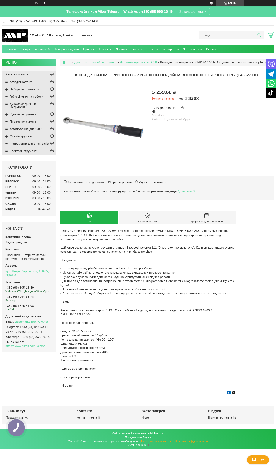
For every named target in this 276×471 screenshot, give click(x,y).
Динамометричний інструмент (95, 62)
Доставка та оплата (129, 49)
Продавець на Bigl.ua (138, 437)
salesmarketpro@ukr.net (31, 321)
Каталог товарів (17, 74)
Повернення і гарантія (163, 49)
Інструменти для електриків (29, 143)
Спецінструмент (21, 136)
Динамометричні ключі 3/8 (138, 62)
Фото (145, 417)
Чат (261, 460)
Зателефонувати (192, 11)
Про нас (89, 49)
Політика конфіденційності (191, 441)
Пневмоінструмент (23, 121)
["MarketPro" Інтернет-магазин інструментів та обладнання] (15, 35)
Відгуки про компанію (222, 417)
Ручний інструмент (23, 114)
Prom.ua (159, 433)
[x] (233, 393)
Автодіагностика (21, 82)
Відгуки (211, 49)
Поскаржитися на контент (157, 441)
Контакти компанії (88, 417)
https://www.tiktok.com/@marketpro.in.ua (27, 345)
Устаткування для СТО (26, 129)
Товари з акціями (67, 49)
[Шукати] (259, 35)
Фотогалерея (192, 49)
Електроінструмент (23, 151)
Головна (10, 49)
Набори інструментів (24, 89)
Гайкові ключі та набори (26, 96)
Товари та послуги (33, 49)
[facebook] (229, 393)
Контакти (105, 49)
